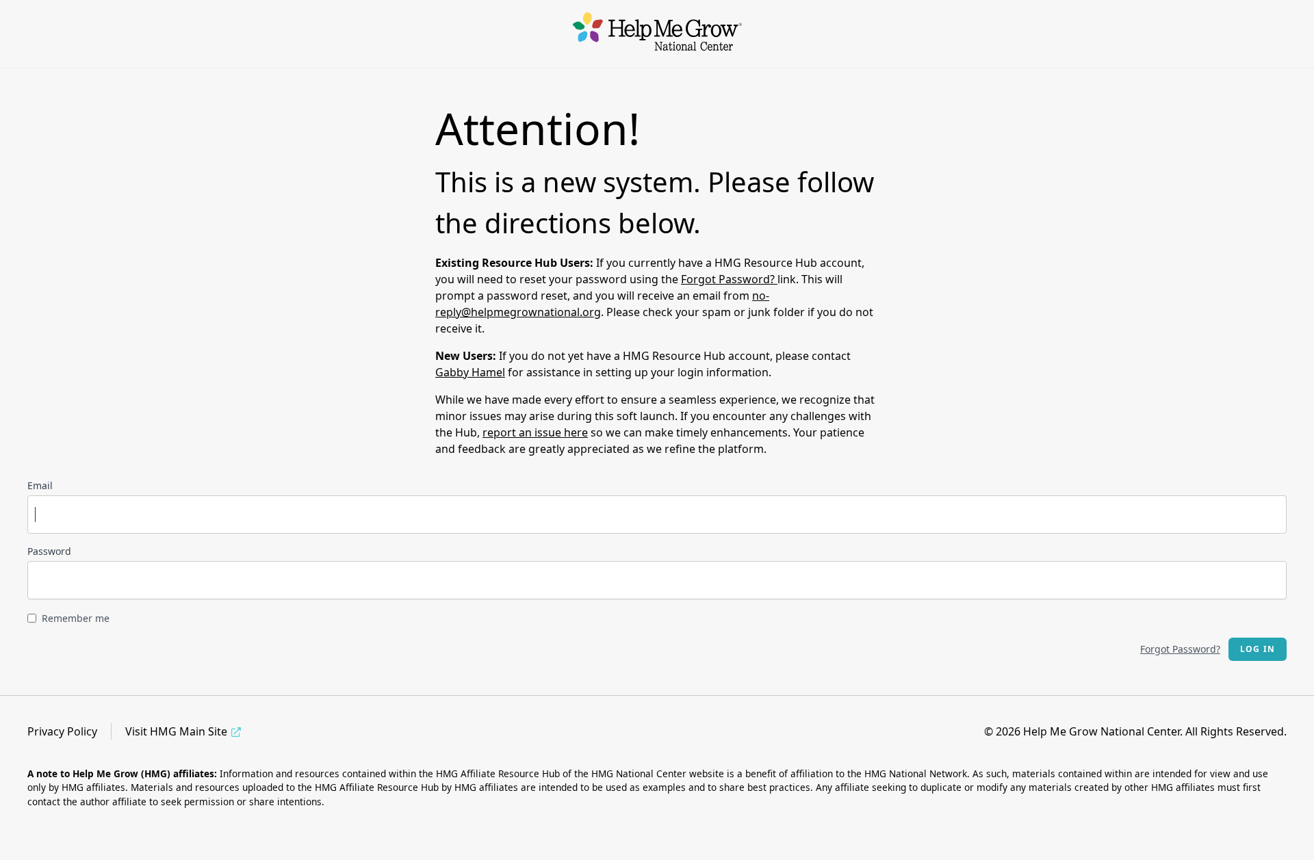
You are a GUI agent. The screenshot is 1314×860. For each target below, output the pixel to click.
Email (40, 485)
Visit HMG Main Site (176, 731)
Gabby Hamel (470, 372)
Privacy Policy (62, 731)
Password (49, 551)
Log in (1257, 649)
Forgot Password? (729, 279)
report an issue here (535, 432)
